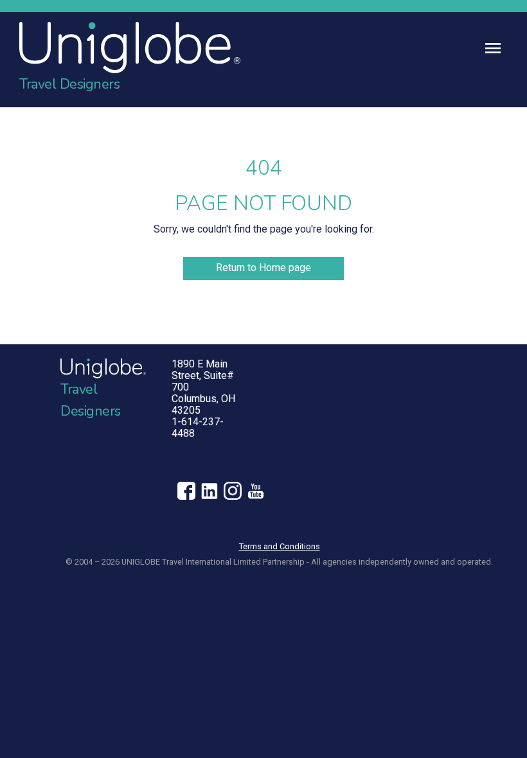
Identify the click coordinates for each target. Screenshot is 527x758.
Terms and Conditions (279, 546)
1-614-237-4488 (198, 427)
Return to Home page (263, 267)
